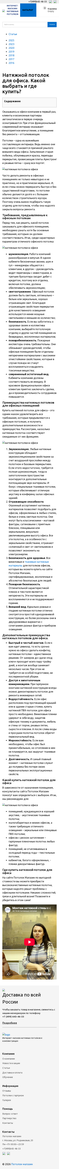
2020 (11, 47)
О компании (8, 1058)
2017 (11, 59)
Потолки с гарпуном (13, 1095)
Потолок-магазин (22, 1164)
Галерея (6, 1100)
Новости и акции (11, 1063)
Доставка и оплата (12, 1072)
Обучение (7, 1077)
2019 (11, 51)
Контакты (7, 1123)
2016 (11, 62)
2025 (11, 40)
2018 (11, 55)
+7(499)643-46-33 (37, 1)
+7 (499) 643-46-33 (13, 1016)
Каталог (27, 10)
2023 (11, 44)
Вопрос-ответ (10, 1114)
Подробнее (9, 1022)
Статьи (13, 34)
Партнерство (9, 1118)
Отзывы (6, 1091)
